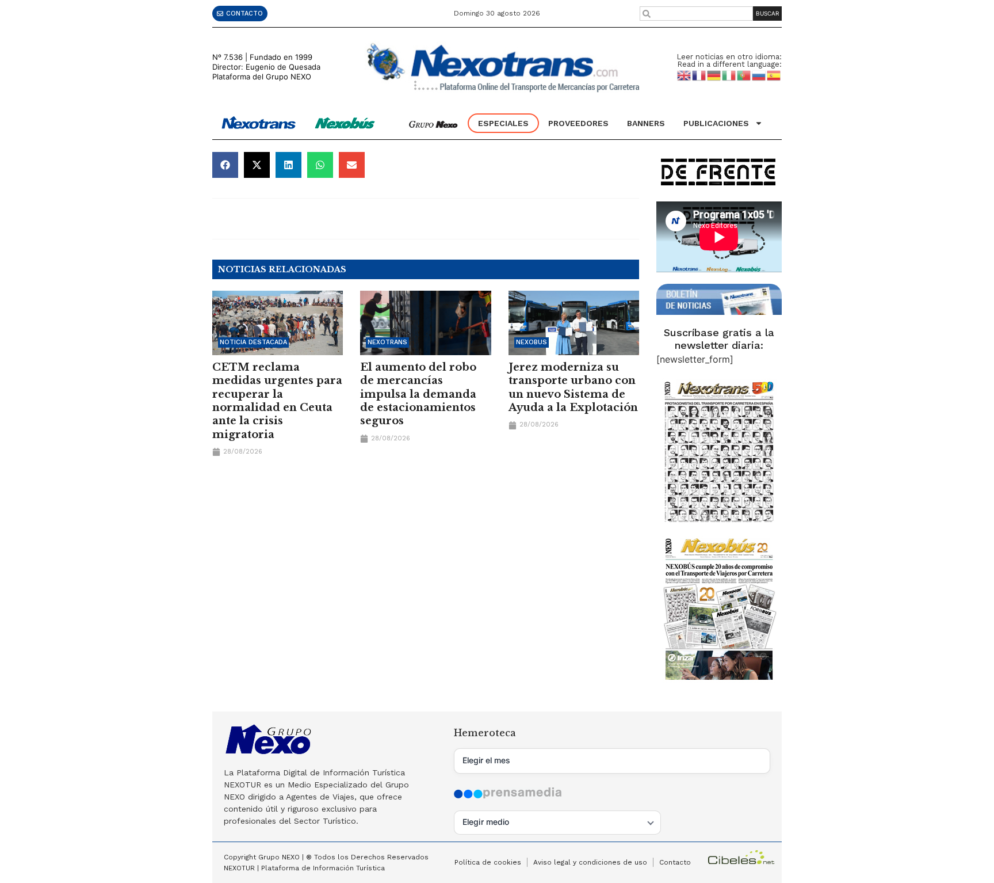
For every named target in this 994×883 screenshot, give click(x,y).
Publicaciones (716, 123)
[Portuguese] (744, 75)
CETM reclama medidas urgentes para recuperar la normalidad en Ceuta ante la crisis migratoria (277, 401)
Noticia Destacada (253, 342)
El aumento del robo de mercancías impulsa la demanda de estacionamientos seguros (418, 394)
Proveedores (578, 123)
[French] (699, 75)
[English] (684, 75)
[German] (714, 75)
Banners (646, 123)
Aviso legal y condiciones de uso (590, 862)
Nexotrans (387, 342)
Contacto (675, 862)
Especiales (503, 123)
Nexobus (531, 342)
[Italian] (729, 75)
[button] (225, 165)
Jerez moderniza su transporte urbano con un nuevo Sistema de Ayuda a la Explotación (573, 387)
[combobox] (697, 13)
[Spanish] (774, 75)
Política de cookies (487, 862)
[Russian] (759, 75)
